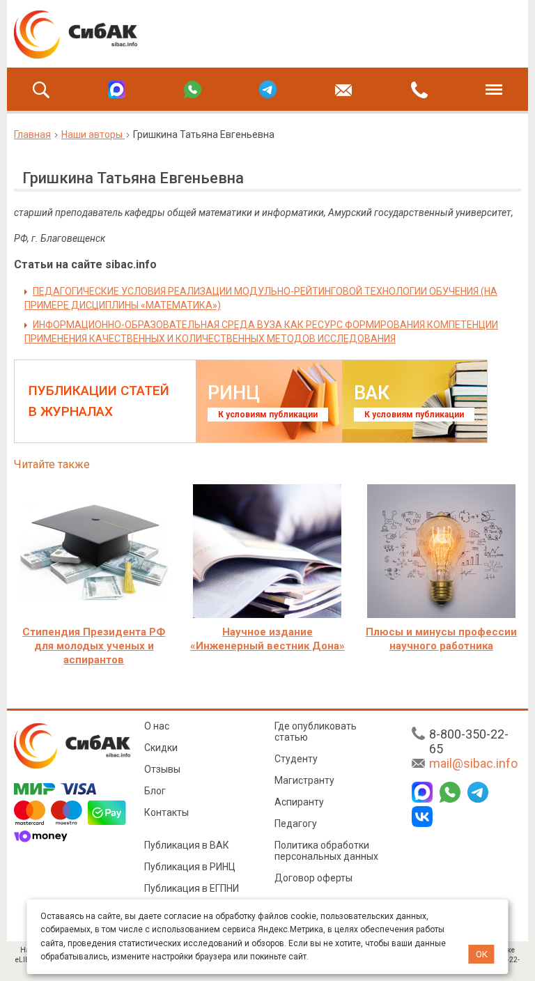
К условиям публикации (268, 414)
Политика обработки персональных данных (326, 851)
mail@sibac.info (473, 763)
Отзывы (162, 769)
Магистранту (304, 780)
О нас (156, 726)
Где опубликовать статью (315, 731)
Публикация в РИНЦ (189, 866)
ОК (482, 954)
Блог (155, 790)
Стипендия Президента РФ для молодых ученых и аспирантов (93, 646)
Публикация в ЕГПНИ (191, 888)
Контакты (166, 812)
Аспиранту (299, 802)
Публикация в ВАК (186, 845)
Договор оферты (313, 877)
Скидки (161, 747)
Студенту (296, 758)
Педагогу (295, 823)
